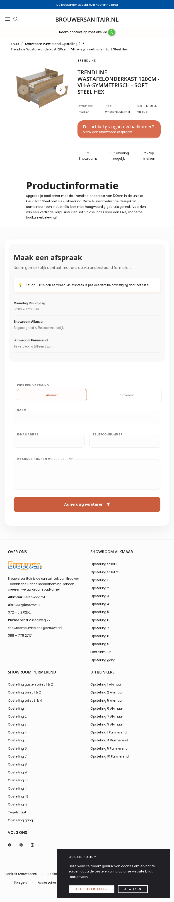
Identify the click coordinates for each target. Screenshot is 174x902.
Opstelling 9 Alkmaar (106, 724)
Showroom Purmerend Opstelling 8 (52, 44)
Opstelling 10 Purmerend (109, 756)
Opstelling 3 (99, 596)
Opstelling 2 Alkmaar (106, 692)
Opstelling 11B (18, 796)
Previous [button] (23, 90)
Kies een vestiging (33, 385)
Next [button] (61, 90)
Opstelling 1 (99, 580)
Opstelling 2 (99, 588)
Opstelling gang (102, 660)
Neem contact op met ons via (83, 32)
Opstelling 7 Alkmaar (106, 716)
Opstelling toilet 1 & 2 (24, 692)
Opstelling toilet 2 (104, 572)
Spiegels (20, 882)
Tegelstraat (17, 812)
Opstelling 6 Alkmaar (106, 708)
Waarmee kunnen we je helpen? (45, 459)
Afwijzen (132, 889)
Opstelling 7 (99, 628)
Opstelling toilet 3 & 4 (25, 700)
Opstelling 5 (99, 612)
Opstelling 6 (99, 620)
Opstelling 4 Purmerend (109, 740)
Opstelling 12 (17, 804)
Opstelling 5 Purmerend (109, 748)
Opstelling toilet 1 (103, 564)
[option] (42, 86)
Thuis (15, 44)
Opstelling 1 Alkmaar (106, 684)
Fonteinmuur (100, 652)
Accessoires (47, 882)
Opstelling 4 (99, 604)
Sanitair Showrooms (21, 874)
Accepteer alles (91, 889)
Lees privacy (78, 877)
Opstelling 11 (17, 788)
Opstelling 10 (18, 780)
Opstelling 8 (99, 636)
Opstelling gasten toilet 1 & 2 (30, 684)
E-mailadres (28, 434)
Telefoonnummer (108, 434)
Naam (21, 410)
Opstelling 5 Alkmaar (106, 700)
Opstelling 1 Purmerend (108, 732)
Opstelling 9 (99, 644)
